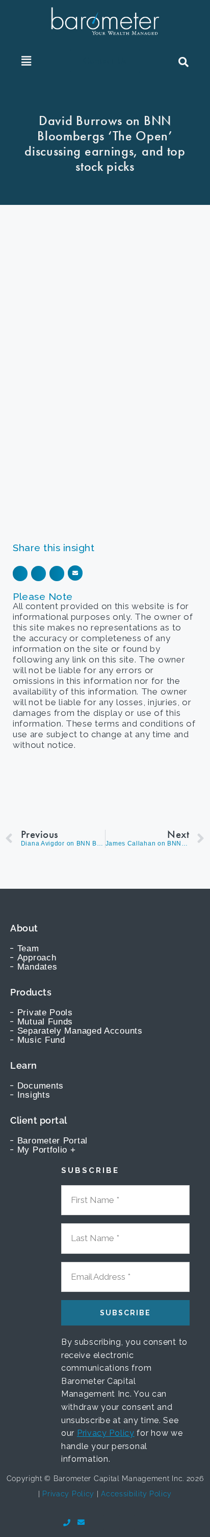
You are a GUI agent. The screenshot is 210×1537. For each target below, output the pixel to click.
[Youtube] (95, 1522)
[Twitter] (127, 1522)
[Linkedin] (111, 1522)
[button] (26, 61)
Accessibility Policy (136, 1494)
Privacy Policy (106, 1433)
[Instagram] (142, 1522)
